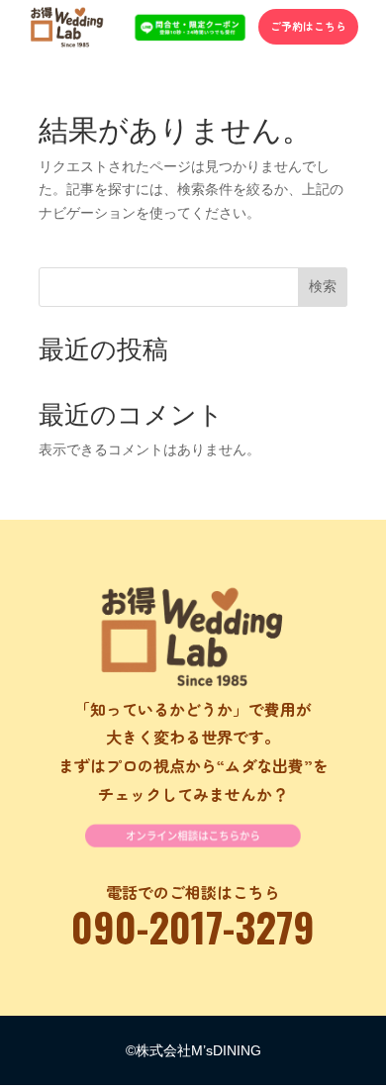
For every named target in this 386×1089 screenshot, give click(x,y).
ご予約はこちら (308, 26)
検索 (323, 286)
